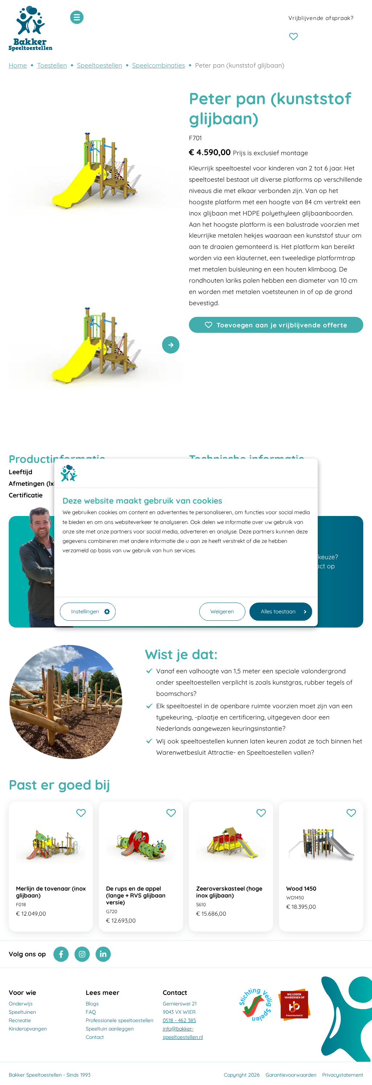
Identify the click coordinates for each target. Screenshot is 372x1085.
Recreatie (20, 1020)
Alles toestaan (278, 611)
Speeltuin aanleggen (110, 1028)
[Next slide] (170, 345)
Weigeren (222, 611)
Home (18, 65)
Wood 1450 (301, 888)
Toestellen (52, 65)
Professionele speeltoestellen (119, 1020)
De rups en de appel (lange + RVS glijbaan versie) (136, 895)
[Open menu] (77, 17)
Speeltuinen (22, 1012)
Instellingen (85, 611)
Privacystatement (342, 1075)
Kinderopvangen (28, 1028)
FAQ (91, 1012)
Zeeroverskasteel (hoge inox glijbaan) (229, 892)
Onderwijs (21, 1003)
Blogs (92, 1003)
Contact (95, 1037)
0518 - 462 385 (179, 1020)
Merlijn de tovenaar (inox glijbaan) (51, 892)
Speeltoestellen (99, 65)
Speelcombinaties (158, 65)
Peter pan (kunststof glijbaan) (239, 65)
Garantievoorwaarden (291, 1075)
